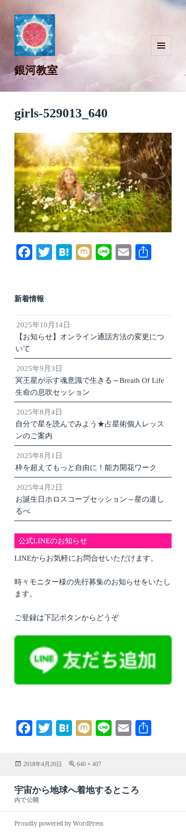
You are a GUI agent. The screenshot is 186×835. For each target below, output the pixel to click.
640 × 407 (89, 764)
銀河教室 (36, 69)
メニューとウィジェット (161, 55)
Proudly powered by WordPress (58, 823)
